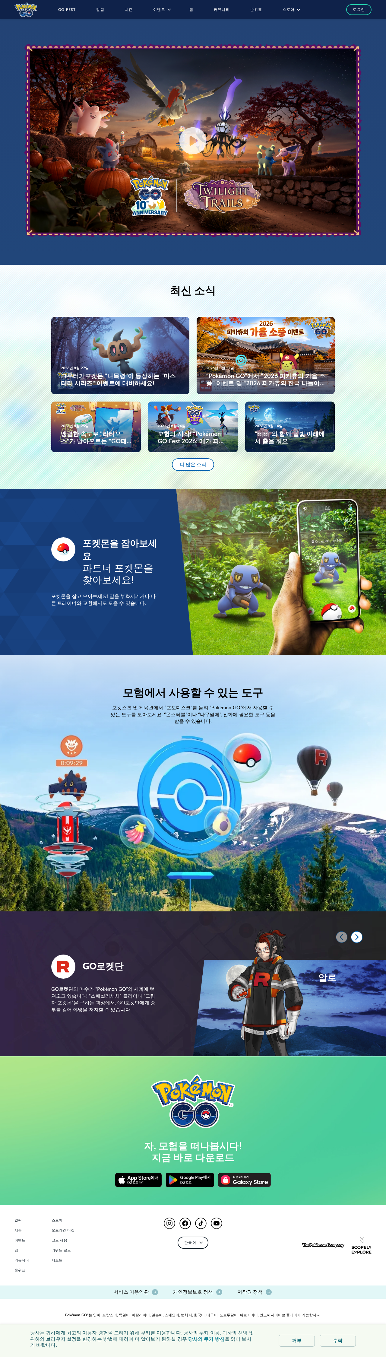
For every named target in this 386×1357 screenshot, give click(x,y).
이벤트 (19, 1240)
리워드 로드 (61, 1250)
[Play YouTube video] (193, 140)
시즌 (18, 1230)
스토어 (57, 1220)
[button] (356, 9)
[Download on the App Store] (138, 1180)
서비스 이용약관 (131, 1292)
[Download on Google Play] (190, 1180)
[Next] (356, 937)
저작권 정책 (250, 1292)
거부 (297, 1340)
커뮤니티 (21, 1260)
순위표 (19, 1270)
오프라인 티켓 (63, 1230)
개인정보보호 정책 (193, 1292)
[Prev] (341, 937)
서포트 (57, 1260)
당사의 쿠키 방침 (206, 1339)
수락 (338, 1340)
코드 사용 (59, 1240)
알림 (18, 1220)
